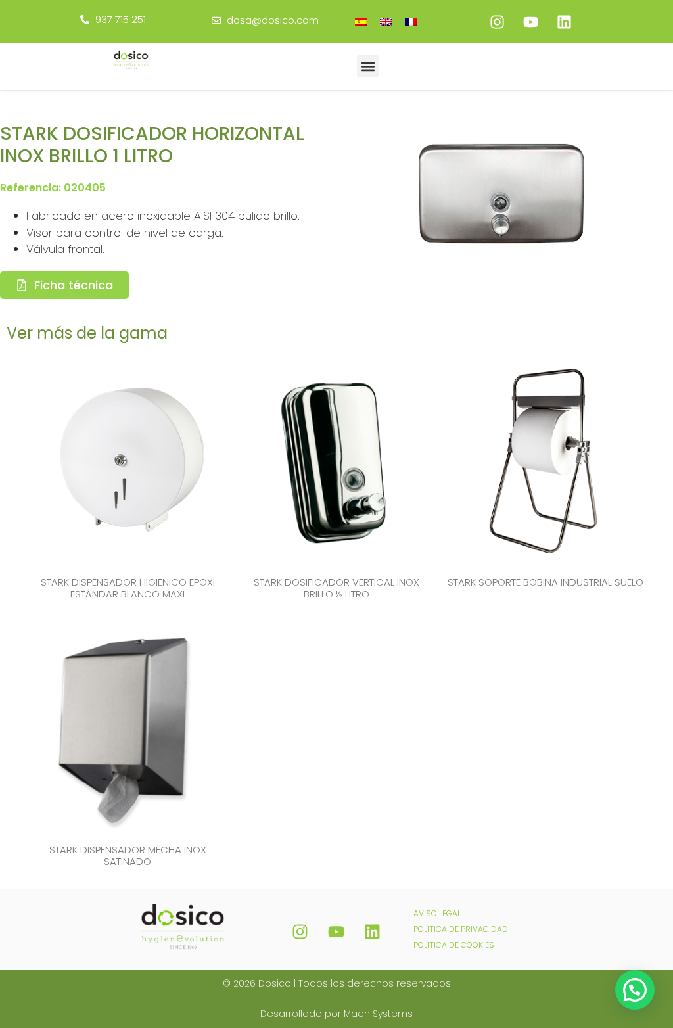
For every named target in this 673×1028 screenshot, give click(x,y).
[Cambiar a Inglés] (385, 21)
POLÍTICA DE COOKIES (453, 944)
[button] (368, 66)
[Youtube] (530, 22)
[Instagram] (497, 22)
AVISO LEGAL (437, 913)
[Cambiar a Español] (360, 21)
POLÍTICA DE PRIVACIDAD (460, 929)
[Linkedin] (564, 22)
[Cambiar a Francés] (410, 21)
